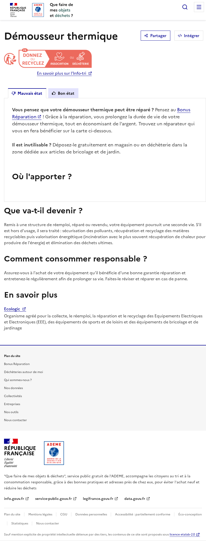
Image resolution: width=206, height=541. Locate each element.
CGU (64, 514)
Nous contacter (15, 420)
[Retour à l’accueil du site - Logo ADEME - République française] (54, 453)
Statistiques (20, 523)
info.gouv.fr (14, 498)
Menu (199, 7)
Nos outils (11, 412)
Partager (158, 36)
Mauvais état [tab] (30, 93)
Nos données (13, 388)
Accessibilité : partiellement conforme (143, 514)
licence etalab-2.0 (182, 534)
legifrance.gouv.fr (98, 498)
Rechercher (185, 7)
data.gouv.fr (134, 498)
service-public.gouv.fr (53, 498)
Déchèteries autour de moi (23, 372)
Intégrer (191, 36)
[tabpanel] (105, 150)
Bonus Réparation (17, 364)
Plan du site (12, 514)
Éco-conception (190, 514)
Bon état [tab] (66, 93)
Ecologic (12, 309)
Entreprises (12, 404)
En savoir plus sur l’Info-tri (61, 73)
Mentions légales (40, 514)
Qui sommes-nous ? (18, 380)
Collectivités (13, 396)
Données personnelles (91, 514)
